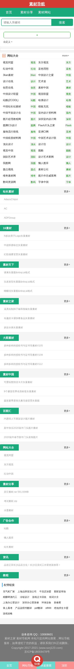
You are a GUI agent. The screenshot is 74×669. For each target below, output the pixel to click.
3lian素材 (33, 75)
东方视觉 (68, 62)
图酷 (68, 150)
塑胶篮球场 (60, 591)
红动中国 (33, 69)
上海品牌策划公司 (27, 591)
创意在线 (33, 88)
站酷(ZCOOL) (33, 100)
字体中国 (68, 182)
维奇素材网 (33, 176)
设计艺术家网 (68, 157)
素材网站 (44, 12)
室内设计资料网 (68, 113)
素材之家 (10, 638)
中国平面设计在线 (33, 113)
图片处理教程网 (33, 119)
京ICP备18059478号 (37, 651)
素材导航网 (23, 638)
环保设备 (46, 602)
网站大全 (12, 55)
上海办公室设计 (11, 602)
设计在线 (33, 81)
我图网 (33, 163)
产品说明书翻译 (23, 608)
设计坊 (68, 144)
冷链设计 (24, 597)
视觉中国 (33, 151)
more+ (65, 55)
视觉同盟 (33, 62)
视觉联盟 (68, 94)
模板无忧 (68, 107)
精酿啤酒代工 (10, 597)
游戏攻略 (7, 613)
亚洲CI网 (68, 132)
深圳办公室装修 (30, 602)
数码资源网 (33, 182)
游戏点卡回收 (39, 597)
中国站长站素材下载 (33, 107)
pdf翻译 (39, 608)
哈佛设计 (68, 100)
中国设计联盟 (33, 94)
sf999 (48, 608)
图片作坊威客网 (68, 176)
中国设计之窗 (68, 75)
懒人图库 (68, 163)
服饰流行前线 (33, 132)
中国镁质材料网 (33, 138)
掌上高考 (7, 608)
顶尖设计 (33, 144)
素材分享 (26, 12)
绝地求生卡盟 (61, 608)
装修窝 (57, 602)
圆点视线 (33, 169)
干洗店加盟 (45, 591)
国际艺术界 (33, 157)
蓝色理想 (68, 69)
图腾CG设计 (33, 125)
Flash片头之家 (68, 125)
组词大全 (54, 597)
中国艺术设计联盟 (68, 138)
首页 (9, 12)
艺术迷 (68, 81)
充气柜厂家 (9, 591)
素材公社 (68, 169)
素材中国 (68, 88)
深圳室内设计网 (68, 119)
